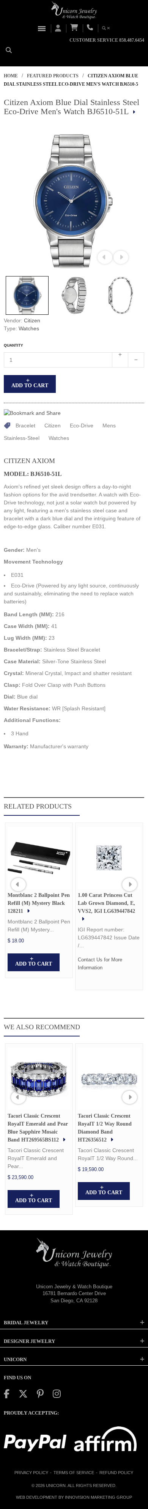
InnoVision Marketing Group (98, 1497)
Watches (29, 328)
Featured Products (53, 76)
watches (59, 438)
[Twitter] (23, 1394)
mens (109, 425)
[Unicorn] (74, 10)
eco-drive (81, 425)
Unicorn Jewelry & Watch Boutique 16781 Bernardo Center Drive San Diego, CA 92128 (74, 1293)
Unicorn (56, 1485)
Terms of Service (74, 1472)
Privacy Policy (31, 1472)
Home (11, 76)
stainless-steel (21, 438)
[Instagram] (57, 1394)
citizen (52, 425)
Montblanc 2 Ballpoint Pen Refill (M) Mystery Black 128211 (39, 903)
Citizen (32, 320)
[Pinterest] (40, 1394)
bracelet (25, 425)
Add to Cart (29, 385)
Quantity (13, 345)
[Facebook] (6, 1394)
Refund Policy (116, 1472)
